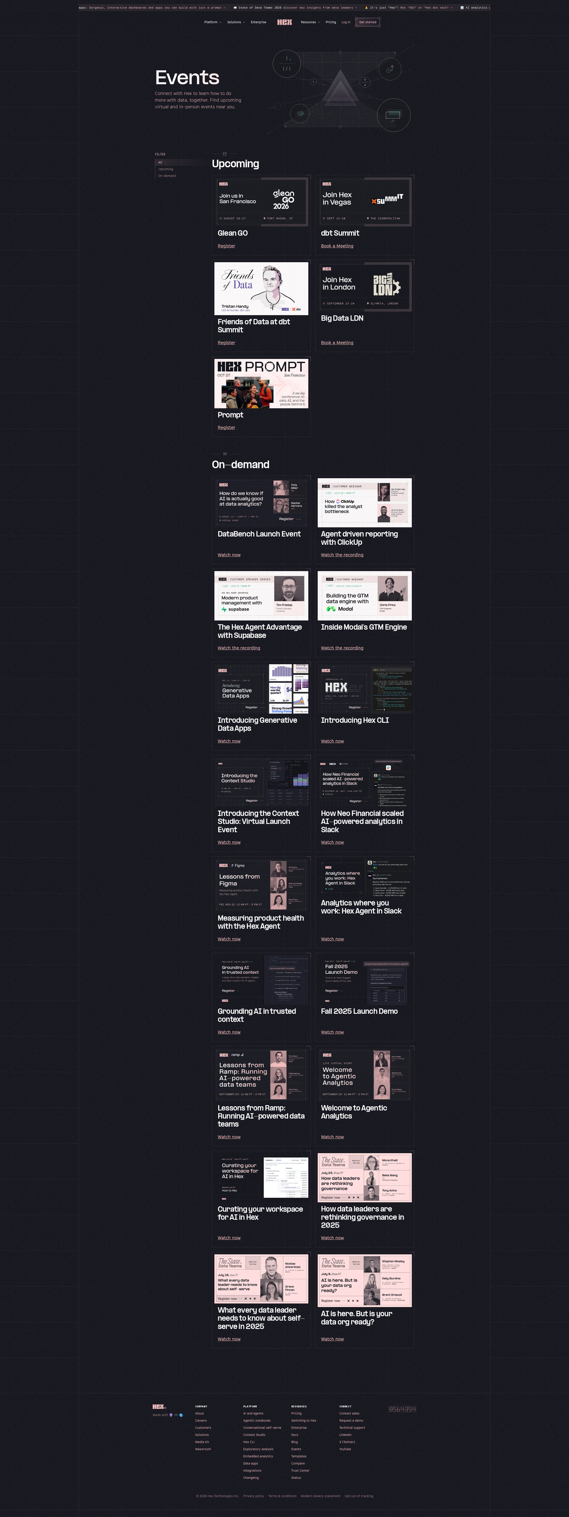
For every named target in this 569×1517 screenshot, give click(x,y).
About (199, 1413)
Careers (201, 1420)
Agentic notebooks (257, 1420)
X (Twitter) (347, 1442)
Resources (308, 22)
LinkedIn (345, 1435)
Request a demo (351, 1420)
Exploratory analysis (258, 1449)
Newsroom (203, 1449)
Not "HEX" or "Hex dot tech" (369, 7)
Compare (298, 1463)
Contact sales (349, 1413)
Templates (299, 1456)
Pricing (331, 22)
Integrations (252, 1470)
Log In (346, 22)
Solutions (234, 22)
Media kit (202, 1442)
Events (296, 1449)
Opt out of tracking (359, 1496)
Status (296, 1477)
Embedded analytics (258, 1456)
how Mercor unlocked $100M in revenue (477, 7)
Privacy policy (253, 1496)
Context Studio (254, 1435)
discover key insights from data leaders (255, 7)
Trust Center (300, 1470)
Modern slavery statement (320, 1496)
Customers (203, 1427)
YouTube (345, 1449)
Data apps (250, 1463)
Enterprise (258, 22)
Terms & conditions (282, 1496)
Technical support (352, 1427)
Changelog (251, 1477)
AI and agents (253, 1413)
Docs (294, 1435)
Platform (211, 22)
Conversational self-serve (262, 1427)
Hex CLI (248, 1442)
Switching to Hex (303, 1420)
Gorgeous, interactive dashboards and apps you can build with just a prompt (95, 7)
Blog (294, 1442)
